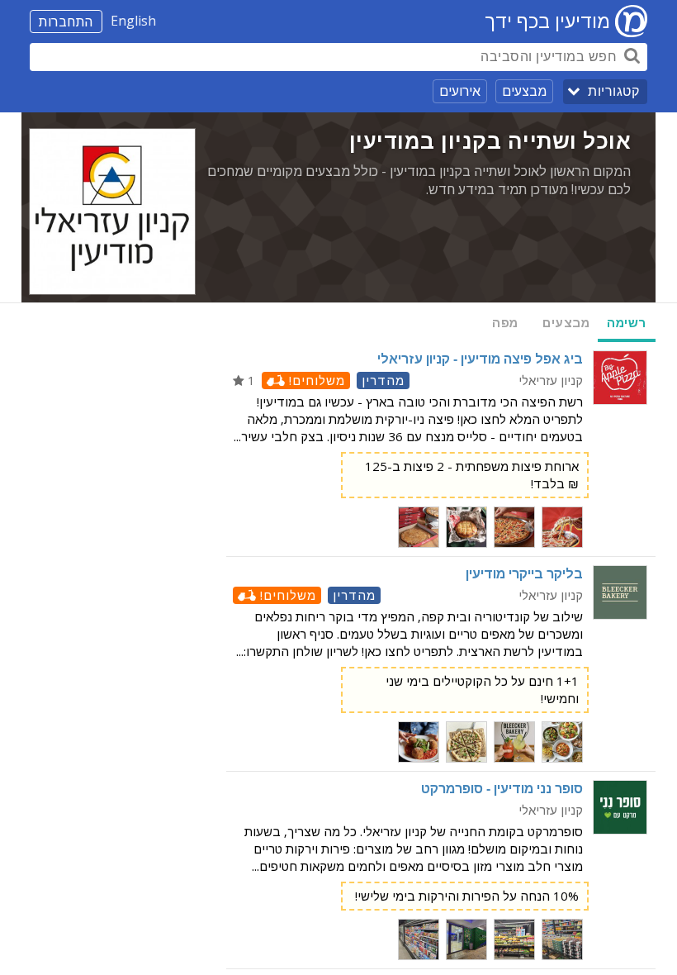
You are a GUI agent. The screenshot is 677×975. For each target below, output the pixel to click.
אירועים (460, 91)
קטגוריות (613, 91)
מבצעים (524, 91)
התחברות (66, 21)
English (133, 20)
